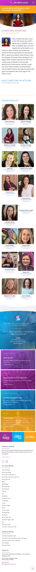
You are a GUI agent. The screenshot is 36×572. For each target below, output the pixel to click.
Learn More (8, 364)
